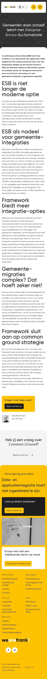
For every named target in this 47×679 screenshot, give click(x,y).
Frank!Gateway (33, 579)
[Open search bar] (33, 7)
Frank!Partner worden (8, 583)
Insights (5, 621)
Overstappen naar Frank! (34, 583)
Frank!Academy (9, 625)
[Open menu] (40, 7)
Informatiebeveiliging (11, 632)
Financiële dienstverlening (9, 610)
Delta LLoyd (31, 605)
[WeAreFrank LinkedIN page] (14, 650)
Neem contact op (14, 510)
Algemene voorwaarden (11, 667)
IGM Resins (31, 601)
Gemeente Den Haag (33, 610)
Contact (6, 592)
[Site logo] (10, 7)
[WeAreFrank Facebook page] (8, 650)
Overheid (6, 605)
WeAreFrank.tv (8, 628)
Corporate (7, 601)
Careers (5, 589)
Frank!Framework (10, 579)
